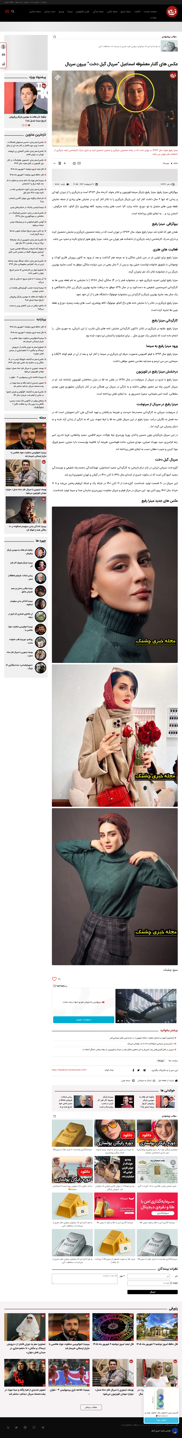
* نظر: (122, 1276)
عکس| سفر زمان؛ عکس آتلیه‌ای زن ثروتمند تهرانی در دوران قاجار (26, 153)
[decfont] (54, 163)
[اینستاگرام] (34, 1428)
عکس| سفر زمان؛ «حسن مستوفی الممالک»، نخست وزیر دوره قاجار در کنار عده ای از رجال (25, 144)
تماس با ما (35, 2)
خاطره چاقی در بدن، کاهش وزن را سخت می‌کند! (26, 307)
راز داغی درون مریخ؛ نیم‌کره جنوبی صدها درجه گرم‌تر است (27, 232)
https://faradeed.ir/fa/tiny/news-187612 (69, 1070)
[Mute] (122, 1021)
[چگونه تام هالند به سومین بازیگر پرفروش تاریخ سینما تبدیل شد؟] (165, 1101)
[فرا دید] (172, 11)
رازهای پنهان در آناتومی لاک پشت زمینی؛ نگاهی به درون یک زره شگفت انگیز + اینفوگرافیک (27, 404)
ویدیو (61, 12)
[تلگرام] (144, 1071)
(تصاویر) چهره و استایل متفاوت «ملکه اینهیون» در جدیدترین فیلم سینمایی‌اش (142, 1038)
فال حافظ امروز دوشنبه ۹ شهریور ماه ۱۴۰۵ (27, 174)
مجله (42, 417)
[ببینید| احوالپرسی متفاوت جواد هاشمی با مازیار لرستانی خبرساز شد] (26, 436)
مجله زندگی (98, 12)
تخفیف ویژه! (161, 1420)
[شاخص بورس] (3, 64)
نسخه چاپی (125, 1080)
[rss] (8, 1428)
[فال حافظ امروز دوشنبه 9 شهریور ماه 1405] (157, 1327)
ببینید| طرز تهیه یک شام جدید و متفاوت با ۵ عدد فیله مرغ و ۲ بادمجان (25, 182)
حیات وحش (49, 12)
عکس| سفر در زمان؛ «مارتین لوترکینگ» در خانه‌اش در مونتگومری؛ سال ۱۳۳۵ (26, 214)
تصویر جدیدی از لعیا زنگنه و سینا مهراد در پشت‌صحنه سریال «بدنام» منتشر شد (27, 384)
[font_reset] (59, 163)
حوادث (153, 18)
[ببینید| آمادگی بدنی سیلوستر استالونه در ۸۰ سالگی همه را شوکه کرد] (26, 509)
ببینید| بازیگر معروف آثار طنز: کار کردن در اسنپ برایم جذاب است (105, 1101)
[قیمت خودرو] (3, 55)
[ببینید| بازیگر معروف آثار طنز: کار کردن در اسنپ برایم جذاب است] (124, 1101)
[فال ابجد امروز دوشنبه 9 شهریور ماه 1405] (113, 1327)
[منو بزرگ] (7, 12)
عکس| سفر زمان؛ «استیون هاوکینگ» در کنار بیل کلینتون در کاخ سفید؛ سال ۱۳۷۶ (25, 162)
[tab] (29, 125)
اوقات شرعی (8, 2)
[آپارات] (25, 1428)
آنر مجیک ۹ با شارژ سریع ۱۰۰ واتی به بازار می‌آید (27, 280)
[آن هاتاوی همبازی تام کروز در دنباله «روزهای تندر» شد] (40, 616)
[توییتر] (138, 1071)
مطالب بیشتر (91, 1407)
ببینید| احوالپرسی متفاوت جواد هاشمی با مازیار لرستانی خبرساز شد (27, 340)
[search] (12, 12)
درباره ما (44, 2)
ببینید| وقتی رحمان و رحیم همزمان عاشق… (22, 590)
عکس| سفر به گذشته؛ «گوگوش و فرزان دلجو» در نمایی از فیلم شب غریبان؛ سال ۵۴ (25, 393)
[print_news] (74, 164)
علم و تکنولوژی (82, 12)
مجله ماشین (35, 12)
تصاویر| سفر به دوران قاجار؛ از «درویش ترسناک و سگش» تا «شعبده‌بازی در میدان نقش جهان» (26, 350)
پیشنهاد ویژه (37, 77)
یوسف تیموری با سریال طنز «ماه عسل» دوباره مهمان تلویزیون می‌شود (25, 370)
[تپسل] (54, 986)
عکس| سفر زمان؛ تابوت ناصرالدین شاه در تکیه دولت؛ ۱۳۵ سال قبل (27, 191)
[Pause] (118, 1021)
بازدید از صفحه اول (166, 1080)
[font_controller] (64, 163)
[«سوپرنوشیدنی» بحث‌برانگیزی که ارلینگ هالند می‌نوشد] (40, 667)
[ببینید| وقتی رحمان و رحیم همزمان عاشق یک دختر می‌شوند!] (40, 591)
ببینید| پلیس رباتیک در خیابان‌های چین (27, 207)
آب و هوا (18, 2)
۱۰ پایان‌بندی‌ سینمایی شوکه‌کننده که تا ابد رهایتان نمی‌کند (150, 1044)
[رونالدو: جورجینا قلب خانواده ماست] (40, 642)
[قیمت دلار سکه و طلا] (3, 47)
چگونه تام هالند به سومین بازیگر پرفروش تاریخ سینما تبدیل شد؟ (146, 1101)
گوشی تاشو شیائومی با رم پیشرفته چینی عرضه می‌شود (27, 223)
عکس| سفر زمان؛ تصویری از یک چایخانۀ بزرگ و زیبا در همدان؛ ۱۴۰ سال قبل (27, 241)
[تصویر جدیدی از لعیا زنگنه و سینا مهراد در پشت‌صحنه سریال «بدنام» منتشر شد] (25, 1373)
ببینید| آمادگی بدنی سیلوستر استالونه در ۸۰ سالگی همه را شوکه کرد (27, 528)
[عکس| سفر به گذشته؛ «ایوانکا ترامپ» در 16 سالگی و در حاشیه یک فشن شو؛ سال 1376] (157, 1373)
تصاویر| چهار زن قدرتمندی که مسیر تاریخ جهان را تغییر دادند (27, 271)
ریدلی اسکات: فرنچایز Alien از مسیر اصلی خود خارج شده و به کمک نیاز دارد (65, 1103)
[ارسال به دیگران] (79, 164)
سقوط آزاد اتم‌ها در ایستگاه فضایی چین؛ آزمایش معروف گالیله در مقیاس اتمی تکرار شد (26, 252)
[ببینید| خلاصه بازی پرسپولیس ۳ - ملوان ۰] (69, 1373)
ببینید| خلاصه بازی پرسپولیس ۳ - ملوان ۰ (26, 377)
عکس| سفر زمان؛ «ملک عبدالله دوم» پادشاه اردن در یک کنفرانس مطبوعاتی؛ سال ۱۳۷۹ (26, 262)
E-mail (174, 1283)
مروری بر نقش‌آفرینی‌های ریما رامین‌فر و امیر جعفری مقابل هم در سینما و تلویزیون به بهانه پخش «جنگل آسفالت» (128, 1049)
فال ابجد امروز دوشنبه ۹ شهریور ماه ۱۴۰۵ (27, 169)
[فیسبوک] (133, 1071)
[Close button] (177, 1385)
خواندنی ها (168, 1090)
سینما (70, 12)
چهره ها (41, 541)
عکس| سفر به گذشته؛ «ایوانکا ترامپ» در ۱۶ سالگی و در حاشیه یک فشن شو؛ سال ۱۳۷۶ (26, 361)
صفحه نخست (150, 12)
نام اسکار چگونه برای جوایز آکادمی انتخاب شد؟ (26, 200)
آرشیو (26, 2)
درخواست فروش (83, 1020)
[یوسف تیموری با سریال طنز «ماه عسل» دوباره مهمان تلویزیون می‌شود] (26, 472)
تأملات (137, 12)
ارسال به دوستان (145, 1080)
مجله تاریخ (126, 12)
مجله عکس (112, 12)
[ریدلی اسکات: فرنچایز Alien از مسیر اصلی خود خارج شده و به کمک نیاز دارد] (83, 1101)
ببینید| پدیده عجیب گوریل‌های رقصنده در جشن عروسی (26, 289)
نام (176, 1276)
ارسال (152, 1292)
